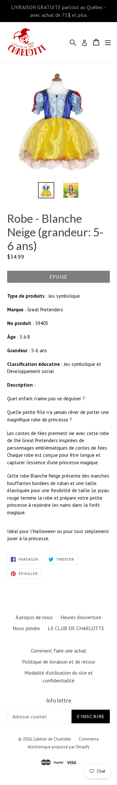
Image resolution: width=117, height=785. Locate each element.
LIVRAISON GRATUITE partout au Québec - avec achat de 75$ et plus (58, 11)
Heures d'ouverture (80, 617)
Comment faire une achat (58, 650)
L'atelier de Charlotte (52, 739)
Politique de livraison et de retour (58, 661)
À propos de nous (34, 617)
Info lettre (58, 700)
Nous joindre (26, 628)
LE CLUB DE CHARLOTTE (76, 628)
